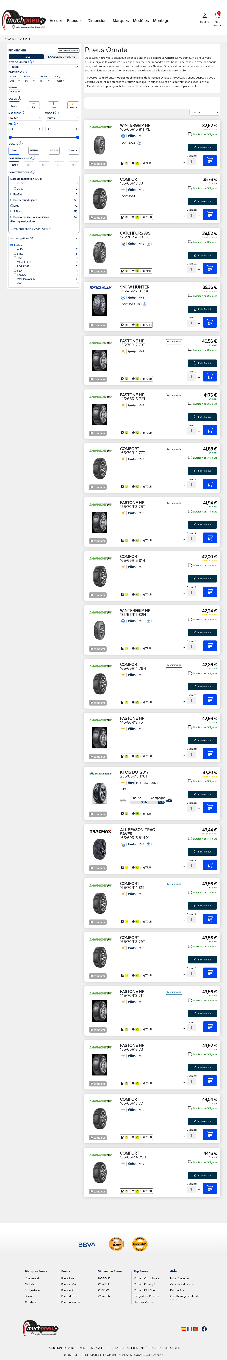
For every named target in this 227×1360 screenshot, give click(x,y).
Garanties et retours (182, 1284)
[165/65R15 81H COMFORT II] (210, 592)
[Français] (189, 1329)
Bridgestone (32, 1290)
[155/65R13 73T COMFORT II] (210, 214)
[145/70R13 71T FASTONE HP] (210, 1026)
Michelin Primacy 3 (144, 1284)
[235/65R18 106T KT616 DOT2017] (210, 807)
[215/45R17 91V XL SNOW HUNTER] (210, 322)
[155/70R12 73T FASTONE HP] (210, 376)
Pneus (73, 20)
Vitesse (13, 87)
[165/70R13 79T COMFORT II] (210, 973)
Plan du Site (177, 1290)
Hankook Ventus (143, 1302)
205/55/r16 (104, 1278)
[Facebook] (201, 1329)
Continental (32, 1278)
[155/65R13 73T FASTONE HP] (210, 1080)
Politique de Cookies (165, 1348)
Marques (121, 20)
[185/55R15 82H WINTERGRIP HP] (210, 645)
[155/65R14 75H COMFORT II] (210, 1188)
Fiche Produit (204, 147)
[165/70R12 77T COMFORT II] (210, 484)
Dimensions (98, 20)
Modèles (141, 20)
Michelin (30, 1284)
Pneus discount (70, 1296)
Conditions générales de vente (185, 1298)
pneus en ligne (139, 58)
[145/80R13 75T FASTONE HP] (210, 753)
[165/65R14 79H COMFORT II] (210, 699)
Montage (161, 20)
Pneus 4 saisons (70, 1302)
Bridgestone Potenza (146, 1296)
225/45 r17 (104, 1296)
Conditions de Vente (62, 1348)
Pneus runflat (69, 1284)
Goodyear (31, 1302)
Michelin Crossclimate (146, 1278)
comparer (99, 164)
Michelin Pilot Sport (145, 1290)
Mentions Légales (92, 1348)
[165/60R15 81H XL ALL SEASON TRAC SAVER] (210, 865)
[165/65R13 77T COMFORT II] (210, 1134)
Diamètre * (44, 76)
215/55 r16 (104, 1290)
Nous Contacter (179, 1278)
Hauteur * (28, 76)
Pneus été (67, 1290)
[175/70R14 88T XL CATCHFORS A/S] (210, 268)
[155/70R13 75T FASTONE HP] (210, 538)
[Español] (183, 1329)
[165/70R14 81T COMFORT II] (210, 919)
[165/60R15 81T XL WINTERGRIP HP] (210, 160)
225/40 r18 (104, 1284)
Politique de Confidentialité (127, 1348)
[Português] (195, 1329)
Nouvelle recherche (68, 50)
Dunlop (29, 1296)
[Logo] (41, 1329)
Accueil (56, 20)
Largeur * (13, 76)
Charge (57, 76)
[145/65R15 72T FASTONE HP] (210, 430)
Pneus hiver (68, 1278)
